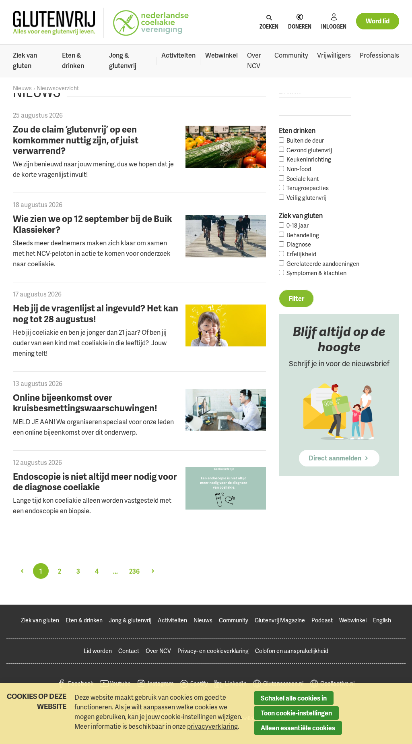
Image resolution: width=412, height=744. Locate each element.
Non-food (298, 169)
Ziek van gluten (25, 60)
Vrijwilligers (334, 55)
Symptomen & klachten (316, 272)
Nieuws (22, 88)
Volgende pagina (153, 570)
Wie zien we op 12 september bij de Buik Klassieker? (92, 223)
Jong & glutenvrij (122, 60)
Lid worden (98, 651)
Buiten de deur (305, 140)
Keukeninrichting (308, 159)
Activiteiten (178, 55)
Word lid (377, 21)
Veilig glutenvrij (306, 197)
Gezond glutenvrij (309, 150)
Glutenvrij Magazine (280, 620)
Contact (128, 651)
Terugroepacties (307, 187)
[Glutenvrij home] (54, 23)
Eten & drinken (73, 60)
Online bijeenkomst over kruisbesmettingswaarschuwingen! (85, 402)
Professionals (379, 55)
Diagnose (298, 244)
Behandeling (302, 235)
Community (291, 55)
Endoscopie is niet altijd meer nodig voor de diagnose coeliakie (95, 481)
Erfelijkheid (301, 254)
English (382, 620)
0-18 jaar (297, 225)
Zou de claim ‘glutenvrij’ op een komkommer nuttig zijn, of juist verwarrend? (75, 139)
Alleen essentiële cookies (298, 727)
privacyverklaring (212, 726)
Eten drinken (297, 130)
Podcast (322, 620)
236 (134, 571)
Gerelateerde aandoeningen (322, 263)
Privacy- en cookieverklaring (213, 651)
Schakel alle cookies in (294, 698)
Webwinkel (221, 55)
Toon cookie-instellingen (296, 713)
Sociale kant (302, 178)
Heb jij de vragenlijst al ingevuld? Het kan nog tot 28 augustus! (95, 313)
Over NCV (254, 60)
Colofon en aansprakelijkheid (291, 651)
